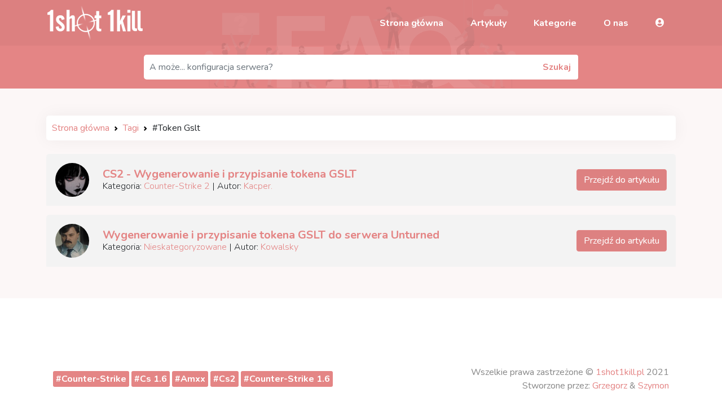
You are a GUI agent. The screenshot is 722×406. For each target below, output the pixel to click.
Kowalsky (279, 247)
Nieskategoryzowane (185, 247)
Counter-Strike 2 (177, 186)
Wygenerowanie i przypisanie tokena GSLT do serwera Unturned (271, 234)
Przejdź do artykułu (621, 180)
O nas (616, 23)
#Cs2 (224, 379)
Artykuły (488, 23)
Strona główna (411, 23)
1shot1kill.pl (620, 372)
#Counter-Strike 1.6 (287, 379)
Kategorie (555, 23)
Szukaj (557, 67)
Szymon (653, 385)
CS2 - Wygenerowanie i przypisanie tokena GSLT (229, 174)
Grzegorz (609, 385)
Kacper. (258, 186)
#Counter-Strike (91, 379)
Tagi (131, 128)
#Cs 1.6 (150, 379)
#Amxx (190, 379)
